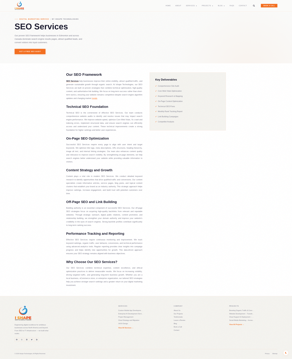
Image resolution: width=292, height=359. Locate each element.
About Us (177, 310)
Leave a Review (179, 320)
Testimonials (178, 317)
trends (94, 98)
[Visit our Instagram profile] (22, 340)
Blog (221, 6)
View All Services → (125, 328)
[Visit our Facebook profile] (17, 340)
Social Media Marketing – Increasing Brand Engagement (241, 320)
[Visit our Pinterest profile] (37, 340)
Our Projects (178, 314)
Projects (207, 6)
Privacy (267, 353)
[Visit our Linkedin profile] (27, 340)
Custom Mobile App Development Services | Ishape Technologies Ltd (130, 310)
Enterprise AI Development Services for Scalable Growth (130, 314)
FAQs (232, 6)
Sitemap (274, 353)
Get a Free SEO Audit (30, 51)
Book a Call (269, 6)
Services (191, 6)
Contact (243, 6)
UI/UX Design (123, 323)
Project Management (125, 317)
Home (168, 6)
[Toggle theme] (285, 352)
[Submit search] (253, 5)
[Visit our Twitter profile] (32, 340)
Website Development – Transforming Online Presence (241, 314)
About (178, 6)
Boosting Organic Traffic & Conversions (241, 310)
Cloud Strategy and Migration (128, 320)
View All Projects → (236, 324)
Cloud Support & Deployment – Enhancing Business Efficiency (241, 317)
